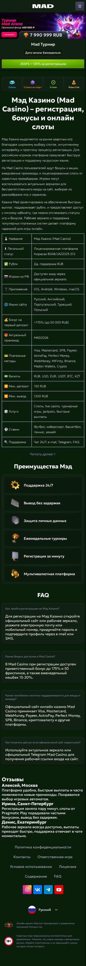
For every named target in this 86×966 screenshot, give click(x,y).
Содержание (36, 876)
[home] (43, 6)
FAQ (57, 876)
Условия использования (31, 866)
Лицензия (67, 866)
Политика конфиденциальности (43, 847)
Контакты (21, 857)
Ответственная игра (55, 857)
